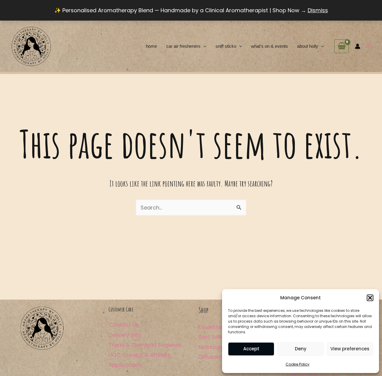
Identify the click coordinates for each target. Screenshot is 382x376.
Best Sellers (213, 336)
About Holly (307, 46)
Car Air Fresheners (183, 46)
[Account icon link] (357, 46)
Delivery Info (125, 335)
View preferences (349, 349)
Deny (300, 349)
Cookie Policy (297, 364)
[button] (370, 298)
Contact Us (124, 325)
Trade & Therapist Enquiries (145, 345)
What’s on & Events (269, 46)
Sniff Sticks (225, 46)
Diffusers (210, 356)
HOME (151, 46)
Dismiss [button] (318, 10)
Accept (251, 349)
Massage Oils (216, 347)
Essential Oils (215, 327)
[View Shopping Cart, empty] (341, 46)
